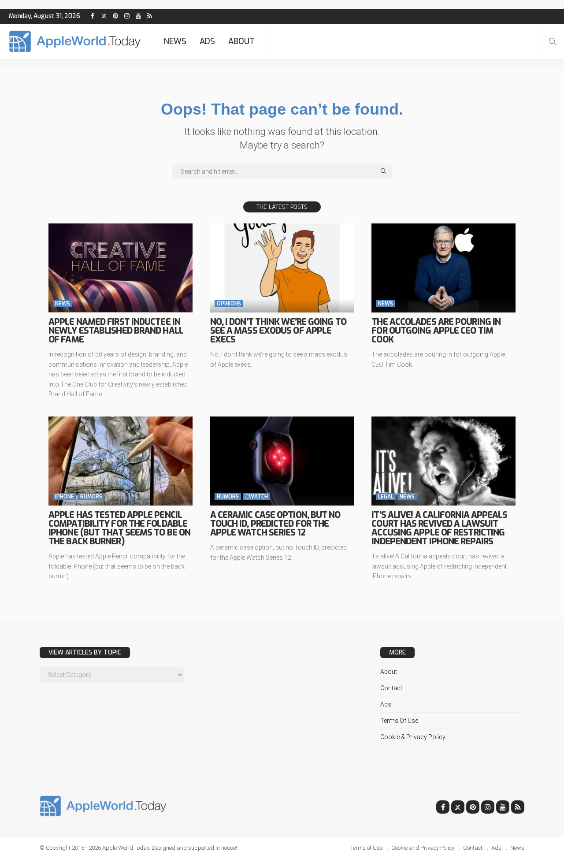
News (174, 41)
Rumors (91, 496)
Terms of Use (399, 720)
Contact (391, 688)
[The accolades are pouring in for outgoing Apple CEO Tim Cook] (443, 267)
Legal (385, 496)
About (241, 41)
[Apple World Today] (75, 41)
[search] (552, 41)
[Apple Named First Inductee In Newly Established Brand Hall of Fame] (120, 267)
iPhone (64, 496)
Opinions (229, 303)
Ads (207, 41)
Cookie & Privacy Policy (412, 736)
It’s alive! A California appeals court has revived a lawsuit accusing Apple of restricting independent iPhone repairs (439, 528)
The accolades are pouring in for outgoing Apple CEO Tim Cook (436, 331)
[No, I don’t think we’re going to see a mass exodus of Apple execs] (282, 267)
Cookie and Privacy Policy (422, 847)
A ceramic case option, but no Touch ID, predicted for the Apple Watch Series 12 (275, 524)
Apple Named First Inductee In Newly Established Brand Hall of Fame (115, 331)
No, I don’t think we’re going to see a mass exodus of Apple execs (278, 331)
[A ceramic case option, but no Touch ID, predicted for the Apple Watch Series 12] (282, 461)
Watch (256, 496)
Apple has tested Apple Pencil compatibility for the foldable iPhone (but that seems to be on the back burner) (119, 528)
